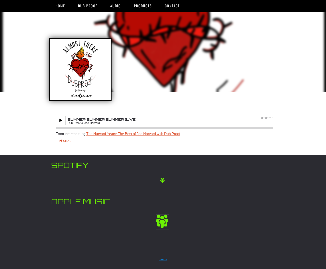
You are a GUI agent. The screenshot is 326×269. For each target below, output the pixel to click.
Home (60, 5)
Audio (115, 5)
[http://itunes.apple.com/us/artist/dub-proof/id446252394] (162, 221)
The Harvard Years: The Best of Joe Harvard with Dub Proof (133, 134)
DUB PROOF (87, 5)
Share (68, 141)
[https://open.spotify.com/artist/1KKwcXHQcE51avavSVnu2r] (162, 181)
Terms (163, 259)
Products (143, 5)
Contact (172, 5)
